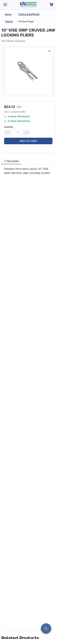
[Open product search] (46, 628)
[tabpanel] (28, 172)
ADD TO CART (28, 141)
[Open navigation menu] (5, 4)
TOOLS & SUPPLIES (28, 14)
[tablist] (28, 161)
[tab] (11, 161)
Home (8, 14)
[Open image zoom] (49, 51)
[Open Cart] (51, 5)
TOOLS (9, 21)
